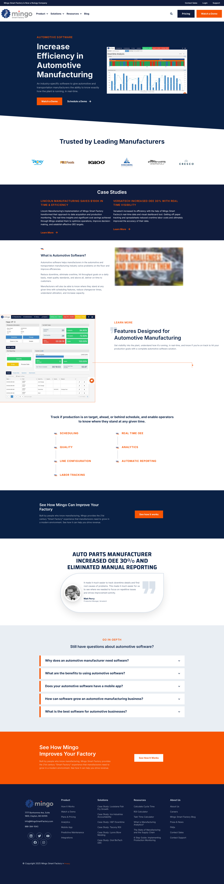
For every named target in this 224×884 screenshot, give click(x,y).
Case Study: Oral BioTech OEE (109, 841)
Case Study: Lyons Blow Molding (109, 833)
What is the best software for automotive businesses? (86, 711)
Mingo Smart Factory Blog (183, 817)
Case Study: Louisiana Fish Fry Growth (110, 807)
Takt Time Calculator (144, 817)
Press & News (176, 822)
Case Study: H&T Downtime (110, 822)
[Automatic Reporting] (117, 461)
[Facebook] (35, 842)
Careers (174, 811)
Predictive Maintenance (72, 832)
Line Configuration (75, 461)
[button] (171, 14)
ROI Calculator (141, 811)
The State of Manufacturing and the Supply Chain (147, 831)
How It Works (67, 806)
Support (216, 3)
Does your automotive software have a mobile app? (84, 686)
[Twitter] (39, 836)
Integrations (67, 837)
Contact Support (178, 837)
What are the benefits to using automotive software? (85, 673)
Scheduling (69, 433)
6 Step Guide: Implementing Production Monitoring (147, 838)
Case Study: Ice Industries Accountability (110, 815)
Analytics (130, 447)
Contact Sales (191, 3)
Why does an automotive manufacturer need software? (87, 660)
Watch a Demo (68, 811)
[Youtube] (48, 836)
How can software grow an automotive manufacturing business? (94, 699)
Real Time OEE (132, 433)
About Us (174, 806)
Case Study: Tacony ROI (109, 827)
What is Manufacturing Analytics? (145, 823)
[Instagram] (43, 842)
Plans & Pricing (68, 817)
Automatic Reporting (139, 461)
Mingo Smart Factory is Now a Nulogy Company (25, 3)
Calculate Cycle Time (144, 806)
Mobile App (66, 827)
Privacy (67, 864)
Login (205, 3)
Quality (66, 447)
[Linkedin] (31, 836)
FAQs (172, 827)
